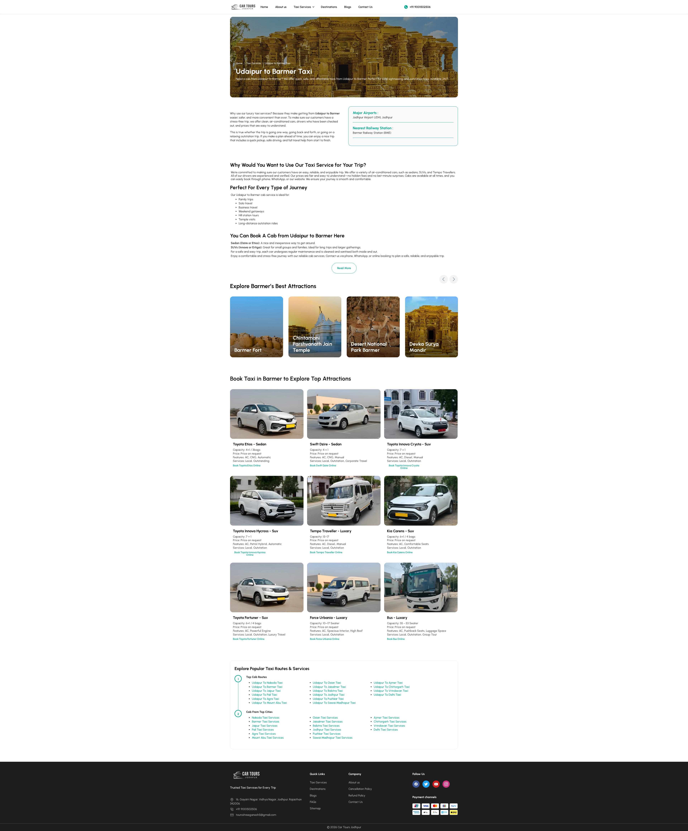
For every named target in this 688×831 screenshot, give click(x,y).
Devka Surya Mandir (424, 347)
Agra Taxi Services (264, 733)
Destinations (329, 7)
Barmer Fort (248, 350)
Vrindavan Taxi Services (389, 725)
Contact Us (365, 7)
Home (264, 7)
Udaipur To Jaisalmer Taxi (329, 687)
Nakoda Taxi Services (265, 717)
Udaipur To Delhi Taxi (387, 694)
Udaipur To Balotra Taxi (328, 690)
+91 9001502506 (420, 7)
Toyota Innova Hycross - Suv (255, 531)
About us (280, 7)
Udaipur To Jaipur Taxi (266, 690)
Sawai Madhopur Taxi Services (332, 737)
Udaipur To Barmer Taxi (267, 687)
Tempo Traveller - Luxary (330, 531)
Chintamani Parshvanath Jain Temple (312, 344)
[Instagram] (446, 784)
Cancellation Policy (360, 789)
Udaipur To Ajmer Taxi (388, 682)
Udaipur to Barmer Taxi (277, 63)
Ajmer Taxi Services (386, 717)
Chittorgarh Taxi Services (390, 721)
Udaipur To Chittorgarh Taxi (392, 687)
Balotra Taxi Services (326, 725)
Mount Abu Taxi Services (268, 737)
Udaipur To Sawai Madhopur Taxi (334, 702)
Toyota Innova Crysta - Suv (409, 444)
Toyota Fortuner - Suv (250, 617)
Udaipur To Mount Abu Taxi (269, 702)
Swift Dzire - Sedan (325, 444)
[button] (443, 279)
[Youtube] (436, 784)
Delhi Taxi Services (386, 729)
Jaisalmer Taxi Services (328, 721)
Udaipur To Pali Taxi (264, 694)
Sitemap (315, 808)
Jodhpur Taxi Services (327, 729)
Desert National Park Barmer (369, 347)
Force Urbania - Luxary (328, 617)
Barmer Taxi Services (265, 721)
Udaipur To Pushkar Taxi (328, 698)
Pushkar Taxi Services (326, 733)
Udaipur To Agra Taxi (265, 698)
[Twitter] (426, 784)
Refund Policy (356, 795)
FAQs (313, 802)
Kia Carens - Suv (400, 531)
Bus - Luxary (397, 617)
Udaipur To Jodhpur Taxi (328, 694)
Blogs (347, 7)
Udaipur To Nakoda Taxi (267, 682)
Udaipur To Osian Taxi (327, 682)
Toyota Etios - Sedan (249, 444)
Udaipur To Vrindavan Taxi (391, 690)
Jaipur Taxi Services (264, 725)
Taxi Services (302, 7)
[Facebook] (416, 784)
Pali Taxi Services (263, 729)
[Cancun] (256, 326)
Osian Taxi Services (325, 717)
